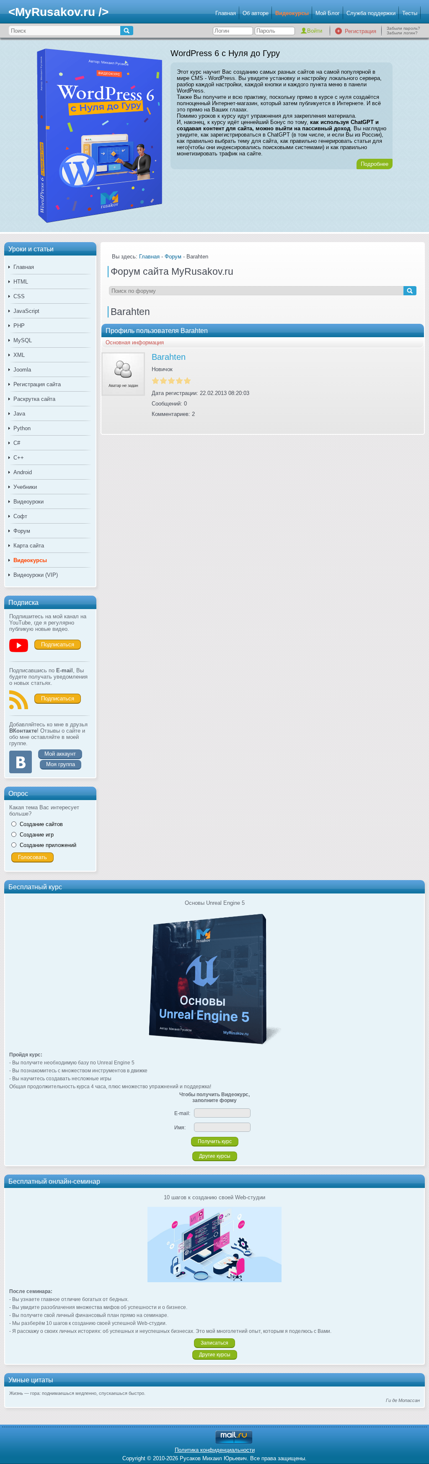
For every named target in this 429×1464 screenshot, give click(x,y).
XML (19, 355)
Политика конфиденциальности (215, 1450)
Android (22, 472)
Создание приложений (48, 845)
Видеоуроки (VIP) (35, 575)
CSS (19, 296)
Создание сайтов (41, 824)
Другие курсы (214, 1156)
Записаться (214, 1343)
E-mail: (182, 1113)
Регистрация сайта (37, 384)
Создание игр (37, 834)
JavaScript (26, 311)
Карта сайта (28, 545)
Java (19, 414)
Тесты (409, 13)
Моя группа (60, 764)
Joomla (22, 370)
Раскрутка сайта (34, 399)
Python (22, 428)
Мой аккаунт (60, 754)
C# (16, 443)
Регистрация (360, 31)
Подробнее (374, 164)
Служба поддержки (370, 13)
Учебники (25, 487)
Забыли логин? (402, 33)
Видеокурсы (292, 13)
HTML (20, 282)
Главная (225, 13)
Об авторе (256, 13)
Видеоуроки (28, 501)
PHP (19, 326)
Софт (20, 516)
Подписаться (57, 644)
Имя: (180, 1128)
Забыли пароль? (403, 28)
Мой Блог (327, 13)
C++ (18, 457)
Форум (21, 531)
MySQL (22, 340)
